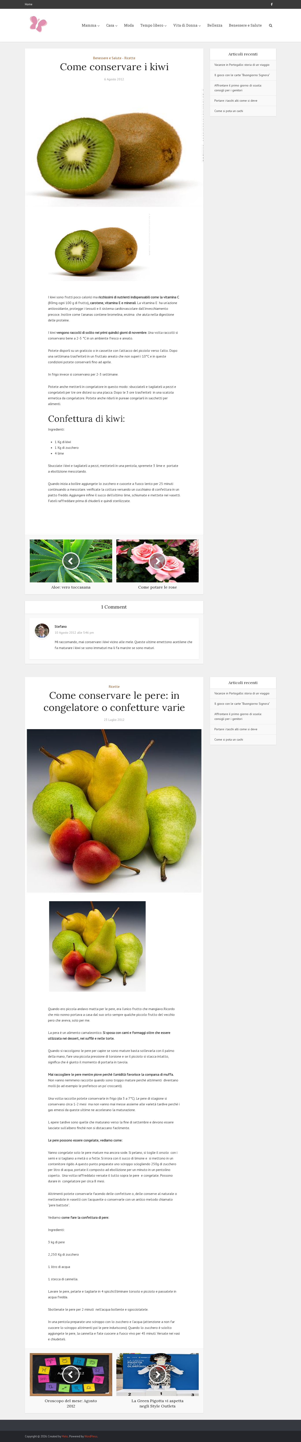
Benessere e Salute (245, 25)
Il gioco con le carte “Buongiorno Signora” (242, 75)
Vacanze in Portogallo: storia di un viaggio (241, 65)
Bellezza (214, 25)
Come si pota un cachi (228, 111)
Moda (129, 25)
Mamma (89, 25)
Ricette (129, 58)
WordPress (90, 1436)
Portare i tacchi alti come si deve (235, 101)
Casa (110, 25)
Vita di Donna (185, 25)
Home (28, 4)
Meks (65, 1436)
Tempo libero (151, 25)
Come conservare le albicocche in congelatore (146, 1423)
